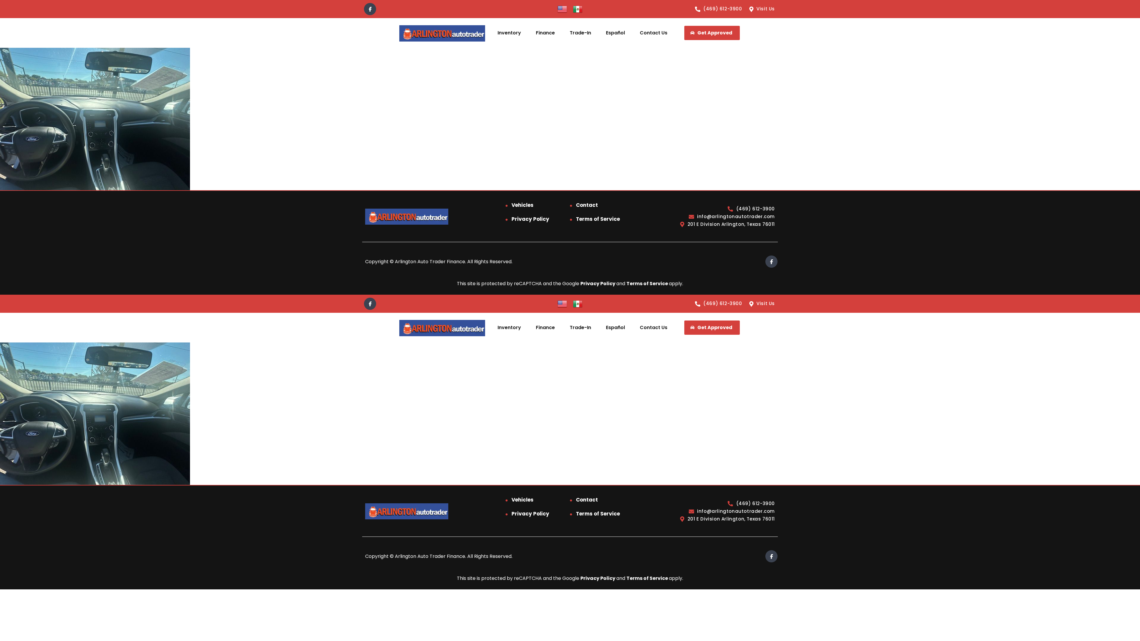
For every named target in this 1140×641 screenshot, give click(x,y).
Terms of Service (598, 219)
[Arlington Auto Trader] (442, 33)
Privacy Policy (530, 219)
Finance (545, 32)
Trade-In (580, 32)
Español (615, 32)
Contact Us (653, 32)
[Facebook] (370, 9)
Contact (587, 205)
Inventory (509, 32)
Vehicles (522, 205)
